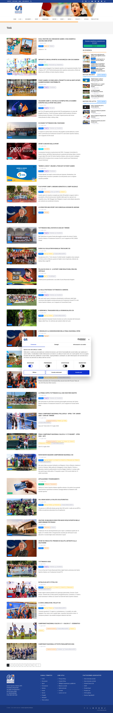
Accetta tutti (78, 372)
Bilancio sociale (63, 686)
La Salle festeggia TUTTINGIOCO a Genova (53, 290)
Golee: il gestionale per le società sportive (97, 106)
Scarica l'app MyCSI (89, 695)
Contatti (9, 1)
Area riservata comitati (90, 681)
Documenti (44, 681)
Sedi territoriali (62, 688)
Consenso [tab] (33, 344)
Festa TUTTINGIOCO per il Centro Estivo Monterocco (97, 96)
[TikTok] (104, 1)
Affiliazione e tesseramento (48, 479)
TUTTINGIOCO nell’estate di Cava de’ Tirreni (53, 228)
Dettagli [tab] (56, 344)
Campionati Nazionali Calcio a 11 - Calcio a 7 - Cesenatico (59, 623)
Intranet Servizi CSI (89, 683)
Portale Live (87, 690)
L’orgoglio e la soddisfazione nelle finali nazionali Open (59, 331)
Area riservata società (89, 678)
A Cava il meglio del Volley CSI (49, 603)
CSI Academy (87, 693)
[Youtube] (92, 1)
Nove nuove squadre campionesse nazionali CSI (55, 455)
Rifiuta (34, 372)
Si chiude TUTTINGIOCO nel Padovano (51, 123)
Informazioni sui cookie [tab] (79, 344)
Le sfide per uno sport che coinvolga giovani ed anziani (58, 207)
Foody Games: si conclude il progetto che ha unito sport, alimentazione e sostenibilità (98, 65)
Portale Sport (87, 688)
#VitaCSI (44, 697)
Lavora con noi (62, 693)
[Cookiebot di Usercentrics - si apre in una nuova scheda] (78, 339)
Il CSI (43, 678)
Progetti (44, 695)
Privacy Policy (62, 678)
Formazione (45, 686)
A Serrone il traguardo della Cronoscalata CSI (56, 310)
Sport (43, 683)
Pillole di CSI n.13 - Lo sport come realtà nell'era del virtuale (97, 85)
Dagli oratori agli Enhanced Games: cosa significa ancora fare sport (98, 56)
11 (35, 665)
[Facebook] (82, 1)
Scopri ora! (94, 46)
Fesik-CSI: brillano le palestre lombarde (98, 111)
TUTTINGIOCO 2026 (44, 561)
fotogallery (11, 427)
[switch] (48, 366)
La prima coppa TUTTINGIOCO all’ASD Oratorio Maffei (57, 393)
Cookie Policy (62, 681)
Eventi (43, 690)
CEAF (85, 686)
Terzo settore (45, 700)
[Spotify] (98, 1)
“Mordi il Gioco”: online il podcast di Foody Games (56, 166)
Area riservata (25, 1)
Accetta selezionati (56, 372)
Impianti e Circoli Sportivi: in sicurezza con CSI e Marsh (58, 59)
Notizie (44, 688)
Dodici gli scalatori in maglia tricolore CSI (54, 248)
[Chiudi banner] (88, 339)
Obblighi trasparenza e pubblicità (67, 683)
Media (20, 1)
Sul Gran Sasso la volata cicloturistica (53, 499)
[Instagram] (85, 1)
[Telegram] (101, 1)
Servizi (43, 693)
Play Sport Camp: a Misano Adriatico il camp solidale (58, 186)
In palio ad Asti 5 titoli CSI (47, 582)
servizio (10, 493)
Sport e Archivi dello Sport (48, 144)
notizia (10, 53)
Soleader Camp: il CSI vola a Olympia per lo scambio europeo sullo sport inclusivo (98, 70)
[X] (89, 1)
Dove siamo (14, 1)
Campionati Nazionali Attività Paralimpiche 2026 (56, 644)
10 (32, 665)
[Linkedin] (95, 1)
